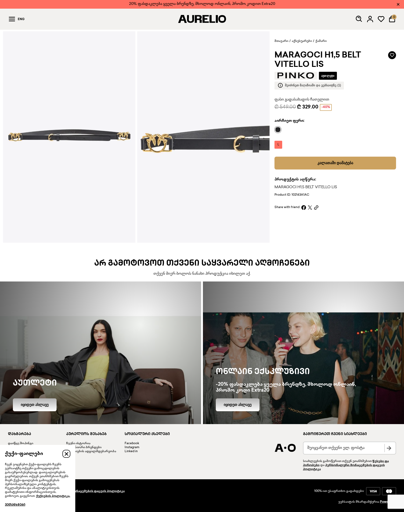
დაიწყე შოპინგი (20, 443)
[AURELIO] (202, 19)
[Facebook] (303, 207)
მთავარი (281, 41)
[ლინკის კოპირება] (316, 207)
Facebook (132, 443)
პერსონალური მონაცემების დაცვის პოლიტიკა (86, 491)
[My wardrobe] (381, 19)
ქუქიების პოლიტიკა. (53, 496)
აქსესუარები (302, 41)
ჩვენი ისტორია (78, 443)
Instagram (132, 447)
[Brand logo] (295, 75)
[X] (310, 207)
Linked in (131, 451)
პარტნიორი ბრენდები (83, 447)
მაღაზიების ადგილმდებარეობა (91, 451)
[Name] (279, 129)
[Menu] (12, 19)
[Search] (359, 19)
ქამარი (321, 41)
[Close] (398, 4)
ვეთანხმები (15, 505)
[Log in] (370, 19)
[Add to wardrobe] (392, 55)
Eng (21, 19)
